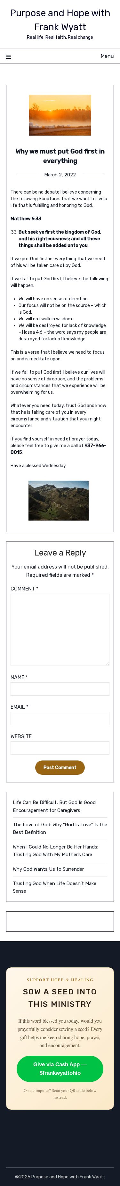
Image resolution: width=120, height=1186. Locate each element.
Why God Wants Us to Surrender (48, 869)
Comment (24, 589)
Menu (107, 56)
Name (19, 677)
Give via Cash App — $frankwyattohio (60, 1068)
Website (21, 736)
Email (19, 707)
